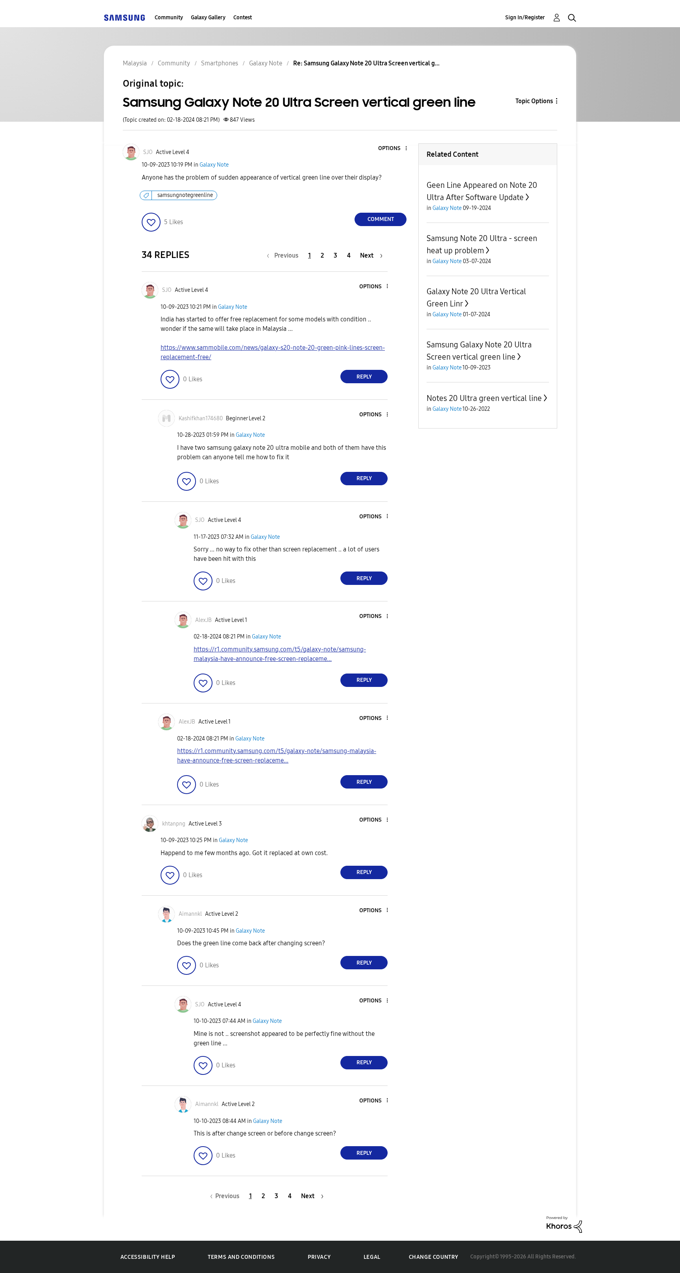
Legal (372, 1257)
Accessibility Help (147, 1257)
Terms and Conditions (241, 1257)
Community (169, 17)
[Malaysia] (124, 17)
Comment (381, 219)
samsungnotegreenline (185, 195)
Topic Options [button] (534, 101)
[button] (393, 148)
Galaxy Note (214, 164)
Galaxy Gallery (208, 17)
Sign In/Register (525, 17)
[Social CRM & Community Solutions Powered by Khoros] (564, 1224)
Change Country (433, 1257)
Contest (242, 17)
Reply (364, 376)
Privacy (319, 1257)
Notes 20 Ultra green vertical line (484, 398)
